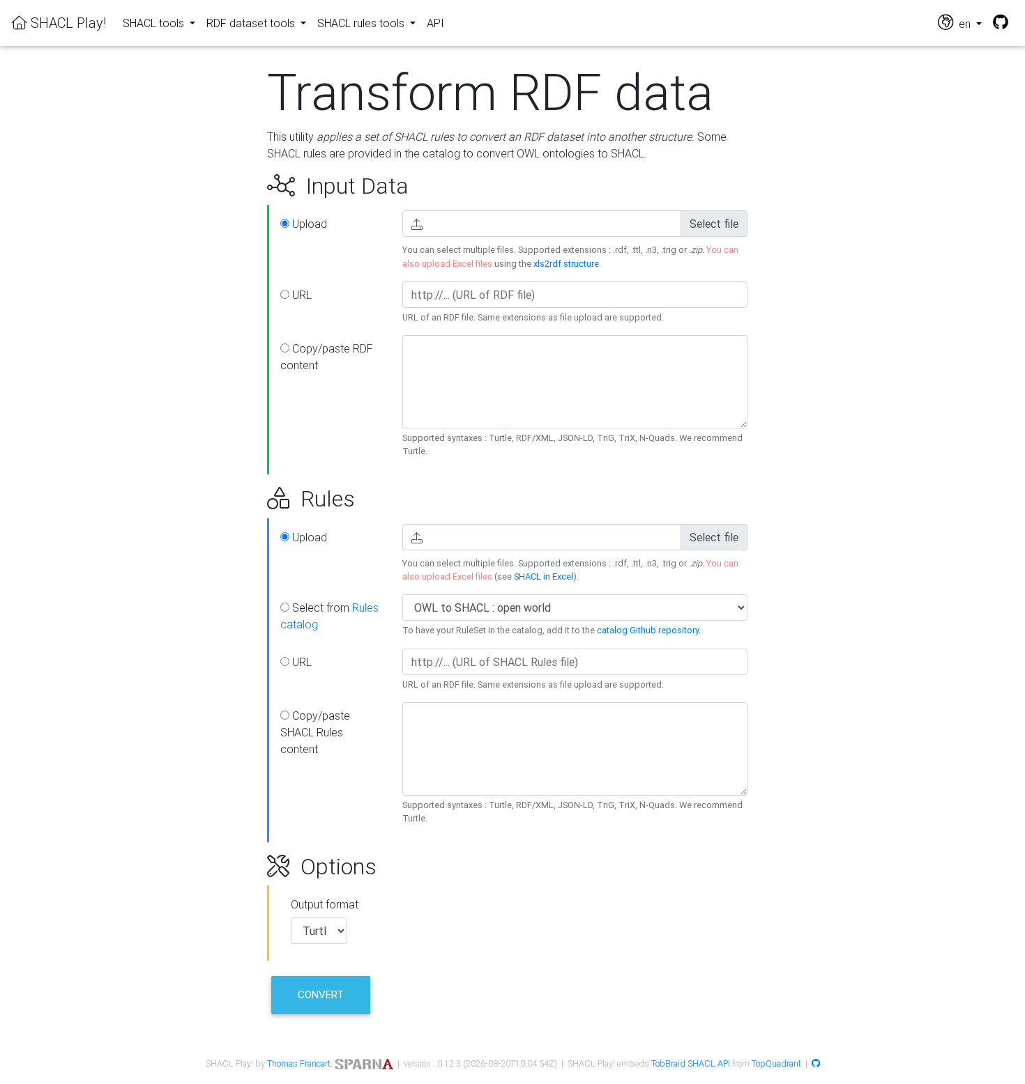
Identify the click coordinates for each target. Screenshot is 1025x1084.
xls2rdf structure (566, 264)
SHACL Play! (66, 22)
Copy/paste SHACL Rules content (315, 732)
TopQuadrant (776, 1063)
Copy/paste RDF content (326, 356)
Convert (321, 994)
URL (300, 295)
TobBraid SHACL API (690, 1063)
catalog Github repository (648, 630)
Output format (324, 904)
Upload (308, 224)
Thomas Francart (299, 1063)
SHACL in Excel (543, 576)
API (435, 23)
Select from (329, 616)
